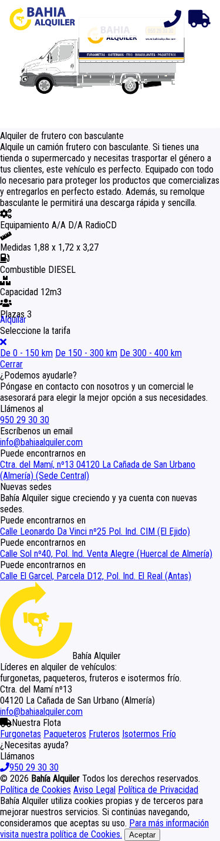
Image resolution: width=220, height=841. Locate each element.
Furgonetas (20, 733)
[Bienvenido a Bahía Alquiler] (42, 19)
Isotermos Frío (149, 733)
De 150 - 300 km (86, 353)
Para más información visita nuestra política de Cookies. (104, 829)
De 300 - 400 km (151, 353)
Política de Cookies (35, 789)
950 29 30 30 (24, 419)
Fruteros (104, 733)
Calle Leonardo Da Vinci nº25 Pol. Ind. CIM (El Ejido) (95, 531)
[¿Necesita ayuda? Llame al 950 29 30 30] (169, 19)
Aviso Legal (94, 789)
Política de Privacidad (158, 789)
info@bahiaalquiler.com (41, 442)
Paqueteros (64, 733)
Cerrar (11, 364)
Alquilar (13, 319)
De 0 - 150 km (26, 353)
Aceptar (142, 834)
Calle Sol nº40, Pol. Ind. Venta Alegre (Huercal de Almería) (106, 553)
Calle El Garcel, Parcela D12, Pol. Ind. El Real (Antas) (95, 576)
